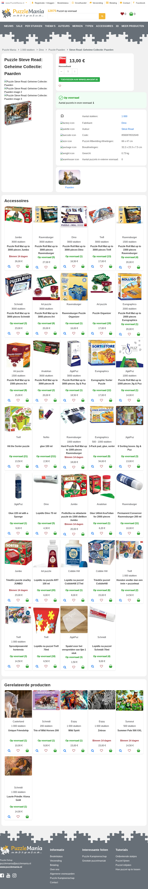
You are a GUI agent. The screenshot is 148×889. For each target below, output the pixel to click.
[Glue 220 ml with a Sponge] (9, 534)
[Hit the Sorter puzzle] (9, 467)
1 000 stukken (27, 50)
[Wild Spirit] (64, 751)
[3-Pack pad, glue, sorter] (92, 467)
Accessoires (104, 26)
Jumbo (18, 237)
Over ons (54, 869)
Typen (89, 26)
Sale (19, 26)
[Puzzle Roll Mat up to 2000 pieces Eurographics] (120, 334)
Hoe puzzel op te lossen (128, 869)
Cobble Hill (74, 571)
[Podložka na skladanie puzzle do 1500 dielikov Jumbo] (64, 534)
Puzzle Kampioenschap (62, 878)
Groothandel (80, 3)
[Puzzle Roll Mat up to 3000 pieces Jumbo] (9, 267)
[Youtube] (8, 877)
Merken (77, 26)
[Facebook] (2, 877)
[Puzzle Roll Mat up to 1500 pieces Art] (9, 401)
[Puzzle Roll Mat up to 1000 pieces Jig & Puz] (120, 401)
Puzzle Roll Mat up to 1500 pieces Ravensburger (129, 249)
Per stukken (33, 26)
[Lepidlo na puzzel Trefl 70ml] (37, 667)
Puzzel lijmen (123, 861)
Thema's (50, 26)
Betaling (113, 3)
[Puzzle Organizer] (92, 334)
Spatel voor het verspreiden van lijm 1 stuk (74, 649)
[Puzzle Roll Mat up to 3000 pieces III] (37, 401)
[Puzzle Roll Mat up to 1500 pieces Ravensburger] (120, 267)
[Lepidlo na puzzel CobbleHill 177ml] (64, 600)
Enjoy (74, 721)
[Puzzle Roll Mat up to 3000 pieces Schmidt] (9, 334)
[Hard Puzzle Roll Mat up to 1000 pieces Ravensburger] (64, 467)
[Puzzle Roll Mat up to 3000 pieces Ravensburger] (37, 267)
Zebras (102, 730)
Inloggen (50, 3)
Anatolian (46, 371)
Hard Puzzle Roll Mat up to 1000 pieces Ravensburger (74, 449)
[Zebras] (92, 751)
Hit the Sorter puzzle (18, 446)
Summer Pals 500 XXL (130, 730)
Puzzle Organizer (101, 313)
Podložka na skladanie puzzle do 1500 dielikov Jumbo (74, 516)
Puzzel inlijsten (123, 865)
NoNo (46, 437)
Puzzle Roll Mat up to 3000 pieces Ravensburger (46, 249)
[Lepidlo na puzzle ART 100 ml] (37, 600)
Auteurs (64, 26)
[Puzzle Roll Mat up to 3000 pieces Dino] (64, 267)
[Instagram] (14, 877)
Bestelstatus (63, 3)
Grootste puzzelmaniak (94, 861)
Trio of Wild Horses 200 (46, 730)
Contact (126, 3)
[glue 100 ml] (37, 467)
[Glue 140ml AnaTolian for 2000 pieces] (92, 534)
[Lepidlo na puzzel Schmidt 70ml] (92, 667)
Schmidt (18, 304)
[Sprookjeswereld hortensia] (9, 667)
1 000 (124, 116)
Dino (41, 50)
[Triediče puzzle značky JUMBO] (9, 600)
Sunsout (129, 721)
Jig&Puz (74, 371)
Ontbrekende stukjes (126, 856)
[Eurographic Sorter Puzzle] (92, 401)
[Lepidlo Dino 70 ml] (37, 534)
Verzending (98, 3)
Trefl (102, 237)
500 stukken (129, 726)
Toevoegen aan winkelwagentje (79, 79)
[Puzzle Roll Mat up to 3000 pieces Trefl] (92, 267)
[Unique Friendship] (9, 751)
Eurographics (129, 304)
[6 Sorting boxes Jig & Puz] (120, 467)
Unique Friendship (18, 730)
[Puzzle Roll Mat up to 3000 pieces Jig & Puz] (64, 401)
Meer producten (133, 26)
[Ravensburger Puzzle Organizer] (64, 334)
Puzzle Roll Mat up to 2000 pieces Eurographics (129, 316)
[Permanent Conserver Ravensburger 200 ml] (120, 534)
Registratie (40, 3)
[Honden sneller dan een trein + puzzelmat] (120, 600)
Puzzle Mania (9, 50)
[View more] (18, 222)
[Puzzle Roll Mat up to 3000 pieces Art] (37, 334)
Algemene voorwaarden (62, 874)
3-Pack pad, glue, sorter (102, 446)
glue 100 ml (46, 446)
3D (117, 26)
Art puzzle (46, 304)
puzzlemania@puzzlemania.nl (15, 863)
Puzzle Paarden (57, 50)
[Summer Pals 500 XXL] (120, 751)
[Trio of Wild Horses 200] (37, 751)
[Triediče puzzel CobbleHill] (92, 600)
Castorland (18, 721)
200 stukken (46, 726)
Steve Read (128, 129)
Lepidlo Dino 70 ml (46, 513)
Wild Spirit (73, 730)
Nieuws (8, 26)
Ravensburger (46, 237)
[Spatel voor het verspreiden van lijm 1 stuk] (64, 667)
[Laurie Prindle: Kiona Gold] (9, 817)
